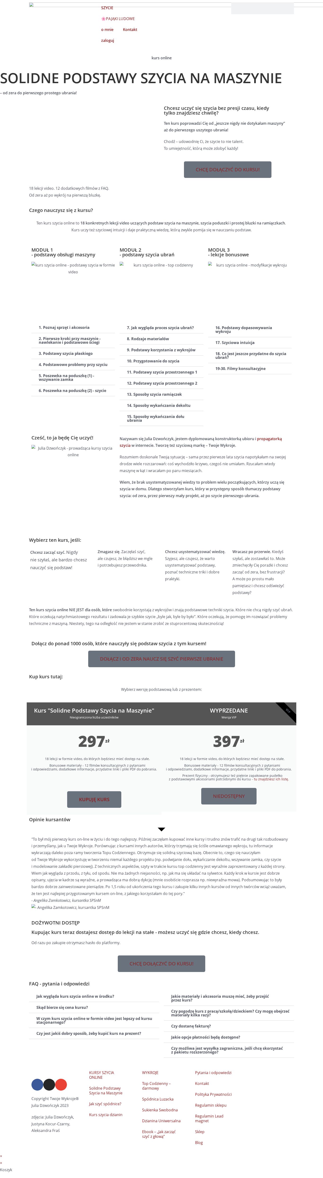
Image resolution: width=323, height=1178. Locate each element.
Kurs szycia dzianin (105, 1114)
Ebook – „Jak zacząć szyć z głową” (159, 1134)
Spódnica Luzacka (158, 1099)
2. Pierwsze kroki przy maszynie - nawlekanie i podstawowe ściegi (69, 340)
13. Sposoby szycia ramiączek (154, 394)
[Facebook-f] (37, 1085)
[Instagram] (49, 1085)
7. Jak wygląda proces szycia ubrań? (160, 327)
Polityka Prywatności (213, 1094)
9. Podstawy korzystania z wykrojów (161, 350)
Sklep (200, 1131)
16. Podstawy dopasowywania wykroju (243, 329)
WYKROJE (150, 1072)
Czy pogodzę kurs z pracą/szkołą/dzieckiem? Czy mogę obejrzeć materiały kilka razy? (230, 1013)
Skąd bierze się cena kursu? (62, 1007)
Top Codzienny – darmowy (156, 1086)
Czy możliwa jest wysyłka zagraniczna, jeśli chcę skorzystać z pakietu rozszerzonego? (227, 1050)
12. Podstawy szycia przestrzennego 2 (162, 383)
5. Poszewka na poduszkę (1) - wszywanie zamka (66, 377)
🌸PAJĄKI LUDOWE (118, 18)
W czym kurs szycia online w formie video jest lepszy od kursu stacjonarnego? (94, 1020)
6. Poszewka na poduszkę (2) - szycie (72, 390)
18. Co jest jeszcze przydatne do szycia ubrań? (250, 355)
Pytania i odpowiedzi (213, 1072)
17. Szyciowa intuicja (235, 342)
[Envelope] (61, 1085)
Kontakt (202, 1083)
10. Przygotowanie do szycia (153, 361)
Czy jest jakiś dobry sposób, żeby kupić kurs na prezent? (88, 1033)
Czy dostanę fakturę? (191, 1026)
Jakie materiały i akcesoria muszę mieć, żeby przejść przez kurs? (220, 998)
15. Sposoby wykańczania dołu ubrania (155, 418)
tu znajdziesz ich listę (271, 779)
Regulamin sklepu (211, 1105)
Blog (199, 1142)
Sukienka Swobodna (160, 1110)
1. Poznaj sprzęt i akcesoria (64, 327)
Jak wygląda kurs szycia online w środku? (75, 996)
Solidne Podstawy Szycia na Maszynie (105, 1091)
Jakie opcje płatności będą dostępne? (205, 1037)
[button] (73, 327)
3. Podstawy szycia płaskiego (66, 353)
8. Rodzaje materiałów (148, 338)
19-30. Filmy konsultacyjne (240, 368)
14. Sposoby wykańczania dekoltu (159, 405)
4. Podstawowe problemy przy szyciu (73, 364)
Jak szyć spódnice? (105, 1103)
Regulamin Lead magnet (209, 1118)
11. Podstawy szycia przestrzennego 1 (162, 372)
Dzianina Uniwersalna (161, 1120)
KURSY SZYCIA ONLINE (101, 1075)
